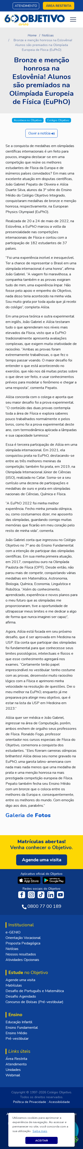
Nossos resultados (21, 954)
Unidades (13, 1069)
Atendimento (26, 6)
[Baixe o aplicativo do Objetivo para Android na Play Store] (53, 879)
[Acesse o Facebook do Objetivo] (22, 894)
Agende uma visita (20, 979)
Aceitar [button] (41, 1140)
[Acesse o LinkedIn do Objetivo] (51, 894)
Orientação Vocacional (23, 937)
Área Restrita (16, 1058)
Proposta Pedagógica (23, 943)
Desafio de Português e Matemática (35, 990)
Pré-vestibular (17, 1038)
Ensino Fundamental (22, 1027)
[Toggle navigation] (73, 19)
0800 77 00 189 (44, 906)
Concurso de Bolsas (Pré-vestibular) (34, 1001)
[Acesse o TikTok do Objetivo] (41, 894)
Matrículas (14, 985)
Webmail (13, 1075)
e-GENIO (13, 932)
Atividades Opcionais (22, 959)
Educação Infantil (19, 1022)
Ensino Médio (16, 1033)
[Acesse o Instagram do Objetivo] (32, 894)
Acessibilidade (59, 1102)
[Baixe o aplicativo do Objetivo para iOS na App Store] (30, 879)
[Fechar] (75, 1118)
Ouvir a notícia (39, 133)
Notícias (48, 35)
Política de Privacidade (29, 1102)
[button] (40, 1131)
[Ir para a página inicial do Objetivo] (34, 19)
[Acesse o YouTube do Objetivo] (60, 894)
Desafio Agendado (21, 996)
